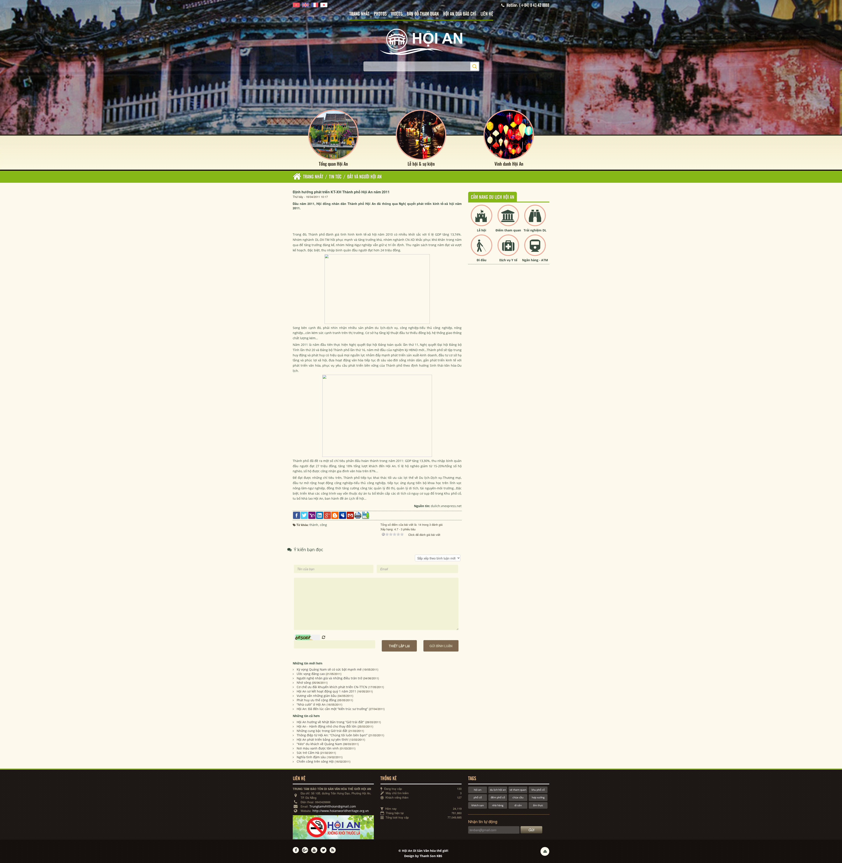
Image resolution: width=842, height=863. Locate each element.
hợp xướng (538, 797)
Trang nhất (359, 14)
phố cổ (478, 797)
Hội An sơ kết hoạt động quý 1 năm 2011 (326, 691)
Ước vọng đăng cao (311, 674)
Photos (380, 14)
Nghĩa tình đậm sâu (311, 757)
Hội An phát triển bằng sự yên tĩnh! (322, 739)
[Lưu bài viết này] (365, 515)
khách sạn (477, 805)
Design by (423, 856)
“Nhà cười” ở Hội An (311, 704)
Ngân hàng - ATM (535, 260)
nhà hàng (497, 805)
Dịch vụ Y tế (508, 260)
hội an (477, 790)
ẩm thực (538, 805)
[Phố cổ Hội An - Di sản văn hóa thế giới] (421, 41)
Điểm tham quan (508, 230)
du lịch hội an (498, 790)
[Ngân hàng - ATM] (535, 249)
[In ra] (358, 515)
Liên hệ (486, 14)
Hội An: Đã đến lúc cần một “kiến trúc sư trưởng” (332, 709)
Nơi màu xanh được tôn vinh (318, 748)
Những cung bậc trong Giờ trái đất (322, 731)
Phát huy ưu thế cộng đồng (316, 700)
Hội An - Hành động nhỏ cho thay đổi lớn (327, 726)
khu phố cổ (538, 790)
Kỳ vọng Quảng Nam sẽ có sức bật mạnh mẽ (329, 669)
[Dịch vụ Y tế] (508, 249)
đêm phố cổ (498, 797)
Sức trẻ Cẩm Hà (308, 753)
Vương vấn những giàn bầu (317, 696)
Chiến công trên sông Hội (315, 761)
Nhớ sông (304, 682)
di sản (518, 805)
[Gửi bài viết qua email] (350, 515)
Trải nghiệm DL (535, 230)
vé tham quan (518, 790)
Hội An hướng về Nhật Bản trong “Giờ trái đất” (330, 722)
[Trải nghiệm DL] (535, 219)
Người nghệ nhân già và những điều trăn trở (329, 678)
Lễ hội (481, 230)
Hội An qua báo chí (459, 14)
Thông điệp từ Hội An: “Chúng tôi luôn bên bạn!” (332, 735)
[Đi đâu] (481, 249)
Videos (396, 14)
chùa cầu (517, 797)
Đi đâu (481, 260)
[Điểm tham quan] (508, 219)
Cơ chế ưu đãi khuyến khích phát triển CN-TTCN (332, 687)
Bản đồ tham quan (423, 14)
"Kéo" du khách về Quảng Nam (319, 744)
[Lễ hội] (481, 219)
